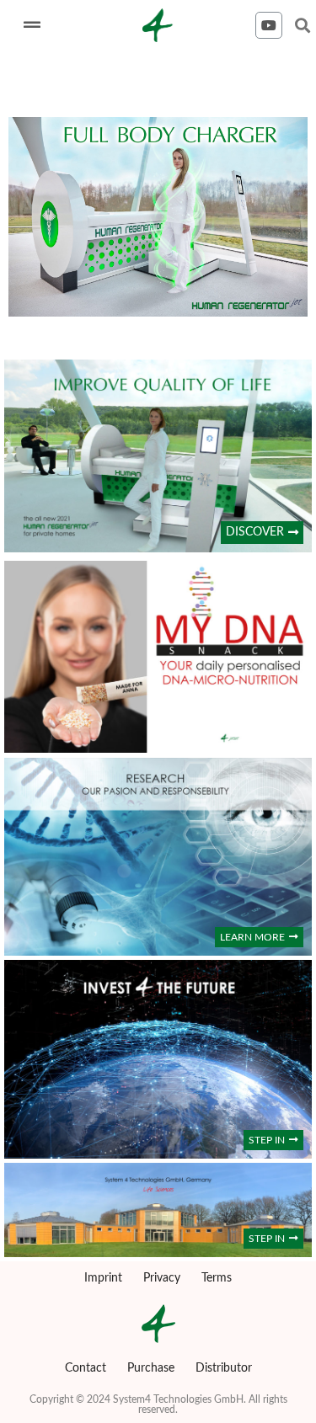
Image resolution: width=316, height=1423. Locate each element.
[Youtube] (268, 25)
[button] (262, 532)
